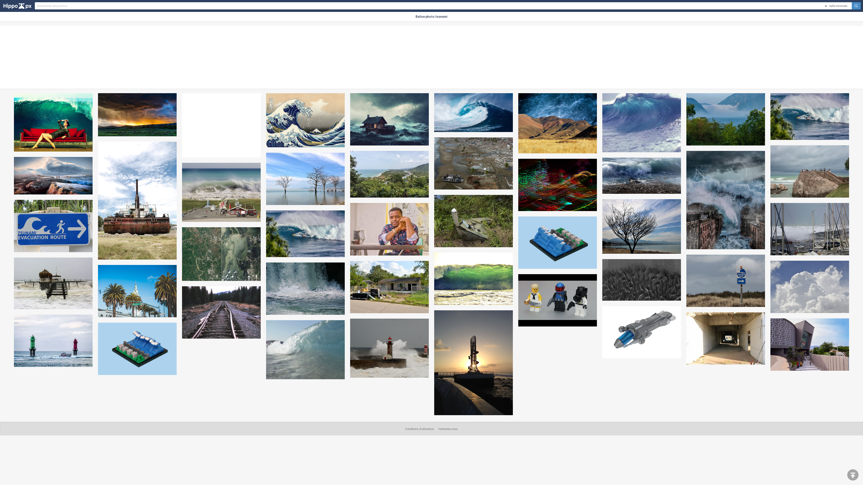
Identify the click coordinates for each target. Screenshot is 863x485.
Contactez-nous (448, 429)
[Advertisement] (431, 57)
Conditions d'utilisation (419, 429)
